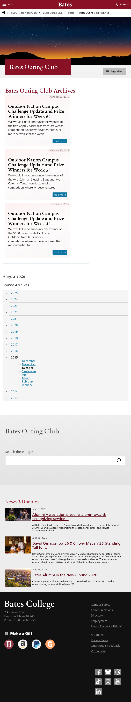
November (28, 364)
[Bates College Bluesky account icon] (108, 672)
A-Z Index (97, 634)
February (27, 381)
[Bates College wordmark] (65, 4)
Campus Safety (100, 604)
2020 (14, 325)
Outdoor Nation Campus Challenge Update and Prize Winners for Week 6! (36, 111)
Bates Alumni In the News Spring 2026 (64, 575)
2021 (14, 318)
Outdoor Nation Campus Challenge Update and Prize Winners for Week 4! (36, 218)
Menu (11, 4)
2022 (14, 312)
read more (60, 141)
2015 (14, 357)
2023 (14, 305)
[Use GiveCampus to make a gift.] (50, 644)
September (29, 371)
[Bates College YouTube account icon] (117, 681)
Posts (71, 12)
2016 (14, 351)
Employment (99, 621)
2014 (14, 391)
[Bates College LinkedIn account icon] (98, 691)
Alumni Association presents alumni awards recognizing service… (69, 516)
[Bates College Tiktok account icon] (98, 681)
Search (124, 4)
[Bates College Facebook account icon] (98, 672)
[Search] (119, 460)
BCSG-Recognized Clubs (24, 12)
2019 (14, 331)
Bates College (29, 603)
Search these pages (19, 452)
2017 (14, 344)
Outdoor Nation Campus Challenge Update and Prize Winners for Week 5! (36, 165)
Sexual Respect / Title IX (106, 626)
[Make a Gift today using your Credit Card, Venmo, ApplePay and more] (9, 644)
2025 (14, 293)
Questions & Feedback (105, 645)
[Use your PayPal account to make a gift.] (36, 644)
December (28, 361)
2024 (14, 299)
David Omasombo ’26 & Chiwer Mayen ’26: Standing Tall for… (76, 545)
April (25, 374)
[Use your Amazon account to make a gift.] (22, 644)
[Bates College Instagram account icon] (108, 681)
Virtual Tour (98, 651)
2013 (14, 398)
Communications (102, 610)
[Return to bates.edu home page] (5, 13)
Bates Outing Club (53, 12)
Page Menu (117, 71)
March (26, 378)
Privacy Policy (99, 640)
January (27, 385)
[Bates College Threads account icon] (117, 672)
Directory (97, 615)
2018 (14, 338)
